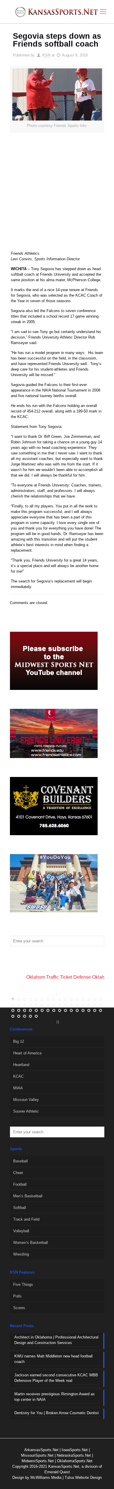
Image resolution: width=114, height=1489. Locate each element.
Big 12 (18, 1041)
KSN (46, 55)
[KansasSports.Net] (57, 11)
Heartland (21, 1065)
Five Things (23, 1284)
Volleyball (21, 1231)
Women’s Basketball (30, 1242)
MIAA (18, 1088)
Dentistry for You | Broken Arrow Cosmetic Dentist (56, 1413)
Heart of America (27, 1053)
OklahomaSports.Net (74, 1461)
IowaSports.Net (75, 1450)
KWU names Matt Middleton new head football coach (53, 1359)
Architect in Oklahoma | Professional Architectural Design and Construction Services (56, 1340)
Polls (17, 1296)
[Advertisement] (57, 195)
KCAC (18, 1076)
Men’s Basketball (27, 1196)
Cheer (18, 1173)
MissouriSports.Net (37, 1455)
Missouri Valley (26, 1099)
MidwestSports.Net (38, 1461)
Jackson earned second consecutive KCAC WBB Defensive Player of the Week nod (56, 1378)
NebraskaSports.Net (74, 1455)
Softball (19, 1207)
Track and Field (26, 1219)
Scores (19, 1308)
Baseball (20, 1161)
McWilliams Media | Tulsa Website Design (66, 1477)
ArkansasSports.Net (41, 1450)
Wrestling (21, 1254)
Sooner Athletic (26, 1111)
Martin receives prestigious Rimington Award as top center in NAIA (54, 1397)
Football (20, 1184)
